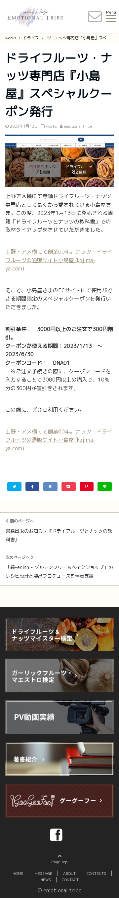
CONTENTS (96, 873)
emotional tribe (78, 126)
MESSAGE (43, 873)
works (51, 126)
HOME (18, 873)
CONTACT (70, 879)
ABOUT (69, 873)
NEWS (45, 879)
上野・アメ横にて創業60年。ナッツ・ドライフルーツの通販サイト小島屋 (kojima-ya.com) (58, 260)
